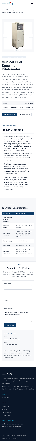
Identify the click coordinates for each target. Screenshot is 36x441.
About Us (4, 409)
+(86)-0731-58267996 (11, 345)
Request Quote (8, 114)
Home (3, 10)
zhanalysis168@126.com (12, 339)
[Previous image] (5, 35)
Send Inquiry (10, 325)
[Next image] (31, 35)
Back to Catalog (25, 114)
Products (10, 10)
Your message (8, 308)
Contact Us (5, 406)
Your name (7, 283)
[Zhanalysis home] (10, 3)
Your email (7, 292)
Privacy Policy (6, 415)
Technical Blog (6, 412)
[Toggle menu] (32, 3)
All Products (5, 397)
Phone (6, 300)
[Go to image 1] (15, 50)
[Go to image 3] (19, 50)
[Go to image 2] (17, 50)
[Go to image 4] (21, 50)
